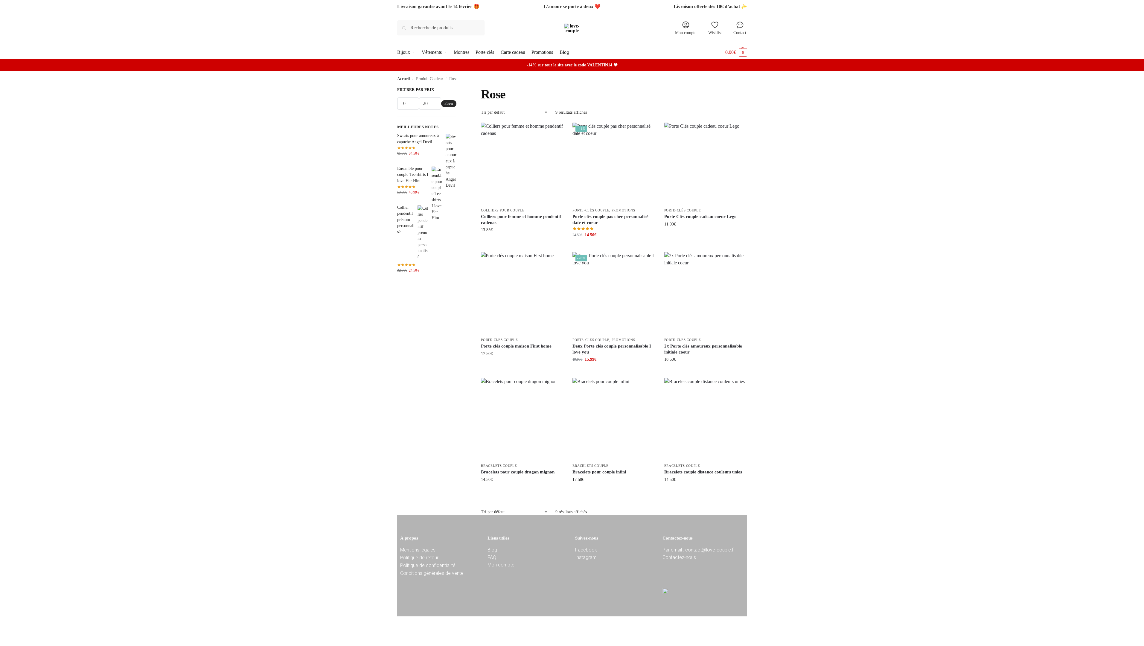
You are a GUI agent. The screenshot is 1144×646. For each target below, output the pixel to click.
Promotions (623, 210)
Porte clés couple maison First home (516, 346)
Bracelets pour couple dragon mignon (518, 472)
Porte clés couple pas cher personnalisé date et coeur (610, 219)
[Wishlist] (554, 131)
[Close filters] (458, 90)
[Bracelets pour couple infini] (613, 419)
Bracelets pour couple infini (599, 472)
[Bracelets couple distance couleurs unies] (705, 419)
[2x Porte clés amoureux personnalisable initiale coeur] (705, 293)
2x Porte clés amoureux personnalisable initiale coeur (703, 349)
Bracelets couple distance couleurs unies (703, 472)
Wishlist (715, 33)
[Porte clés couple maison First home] (522, 293)
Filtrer (448, 103)
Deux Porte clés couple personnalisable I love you (611, 349)
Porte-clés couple (590, 210)
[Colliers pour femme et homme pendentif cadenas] (522, 164)
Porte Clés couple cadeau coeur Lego (700, 216)
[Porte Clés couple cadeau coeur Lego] (705, 164)
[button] (736, 52)
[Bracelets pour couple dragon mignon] (522, 419)
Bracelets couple (499, 465)
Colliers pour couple (502, 210)
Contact (739, 33)
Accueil (403, 79)
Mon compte (685, 33)
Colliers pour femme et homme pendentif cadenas (521, 219)
